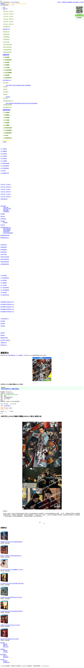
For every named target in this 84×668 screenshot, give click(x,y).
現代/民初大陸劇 (15, 85)
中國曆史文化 (4, 342)
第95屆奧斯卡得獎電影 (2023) (7, 309)
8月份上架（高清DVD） (8, 13)
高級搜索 (3, 3)
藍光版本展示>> (7, 405)
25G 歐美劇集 (6, 117)
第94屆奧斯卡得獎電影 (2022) (7, 311)
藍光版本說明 (6, 662)
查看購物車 (70, 2)
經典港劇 (8, 96)
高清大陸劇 (5, 82)
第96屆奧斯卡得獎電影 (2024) (7, 306)
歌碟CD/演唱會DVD (10, 315)
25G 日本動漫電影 (7, 70)
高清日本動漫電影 (7, 47)
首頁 (4, 7)
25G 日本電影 (6, 67)
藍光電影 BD (6, 54)
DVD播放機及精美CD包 (12, 348)
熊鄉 (11, 3)
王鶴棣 (5, 394)
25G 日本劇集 (6, 120)
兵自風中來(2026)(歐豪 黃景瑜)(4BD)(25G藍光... (11, 597)
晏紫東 (14, 394)
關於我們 (3, 642)
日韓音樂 (3, 326)
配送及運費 (76, 2)
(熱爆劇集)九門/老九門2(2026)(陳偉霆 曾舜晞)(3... (12, 541)
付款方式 (5, 655)
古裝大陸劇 (8, 85)
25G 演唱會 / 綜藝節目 (11, 268)
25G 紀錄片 (5, 135)
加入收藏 (81, 2)
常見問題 (5, 661)
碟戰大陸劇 (21, 85)
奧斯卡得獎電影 (8, 298)
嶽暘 (17, 394)
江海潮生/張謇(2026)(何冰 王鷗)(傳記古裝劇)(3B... (12, 611)
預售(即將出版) (6, 26)
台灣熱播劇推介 (8, 176)
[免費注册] (17, 2)
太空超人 (14, 3)
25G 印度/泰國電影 (7, 72)
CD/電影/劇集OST (5, 318)
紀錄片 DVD (6, 329)
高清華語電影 (6, 39)
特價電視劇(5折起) (7, 107)
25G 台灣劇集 (6, 125)
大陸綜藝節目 (28, 85)
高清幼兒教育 (24, 103)
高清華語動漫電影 (7, 52)
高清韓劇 (5, 86)
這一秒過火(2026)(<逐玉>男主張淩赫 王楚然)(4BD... (12, 583)
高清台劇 (5, 98)
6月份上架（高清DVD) (8, 24)
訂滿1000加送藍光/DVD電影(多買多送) (10, 388)
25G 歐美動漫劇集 (7, 132)
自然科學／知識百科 (5, 340)
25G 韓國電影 (6, 64)
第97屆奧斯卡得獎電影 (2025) (7, 304)
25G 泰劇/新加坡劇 (7, 127)
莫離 (17, 3)
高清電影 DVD (6, 29)
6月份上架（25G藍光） (8, 21)
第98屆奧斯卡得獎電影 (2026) (7, 302)
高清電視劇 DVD (7, 80)
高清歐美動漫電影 (7, 49)
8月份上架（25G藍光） (8, 11)
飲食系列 (3, 333)
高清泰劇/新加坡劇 (7, 104)
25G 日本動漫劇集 (7, 130)
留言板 (4, 141)
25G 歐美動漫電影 (7, 59)
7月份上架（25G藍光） (8, 16)
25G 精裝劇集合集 (7, 137)
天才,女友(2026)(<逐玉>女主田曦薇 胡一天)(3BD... (12, 569)
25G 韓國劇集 (6, 115)
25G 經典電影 (6, 75)
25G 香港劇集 (6, 122)
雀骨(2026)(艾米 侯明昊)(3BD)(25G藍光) (10, 638)
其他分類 (3, 659)
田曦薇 (8, 394)
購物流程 (5, 650)
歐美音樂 (3, 323)
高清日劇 (5, 89)
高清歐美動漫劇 (17, 103)
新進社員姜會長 (23, 3)
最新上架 (5, 8)
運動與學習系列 (4, 337)
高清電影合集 (6, 31)
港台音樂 (3, 321)
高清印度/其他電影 (7, 44)
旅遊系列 (3, 335)
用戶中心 (59, 2)
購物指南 (3, 649)
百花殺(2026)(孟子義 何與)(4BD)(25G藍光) (10, 625)
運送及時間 (5, 657)
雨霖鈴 (19, 3)
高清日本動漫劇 (9, 103)
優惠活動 (64, 2)
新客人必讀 (5, 140)
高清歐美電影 (6, 34)
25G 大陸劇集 (6, 112)
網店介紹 (5, 645)
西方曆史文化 (4, 345)
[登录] (12, 2)
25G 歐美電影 (6, 57)
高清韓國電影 (6, 36)
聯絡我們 (5, 644)
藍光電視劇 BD (6, 109)
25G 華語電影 (6, 62)
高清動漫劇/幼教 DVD (8, 100)
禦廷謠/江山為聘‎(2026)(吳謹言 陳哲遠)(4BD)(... (11, 555)
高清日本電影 (6, 42)
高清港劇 (5, 94)
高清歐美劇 (5, 91)
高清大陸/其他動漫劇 (32, 103)
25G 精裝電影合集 (7, 77)
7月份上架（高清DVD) (8, 19)
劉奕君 (11, 394)
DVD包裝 (5, 652)
